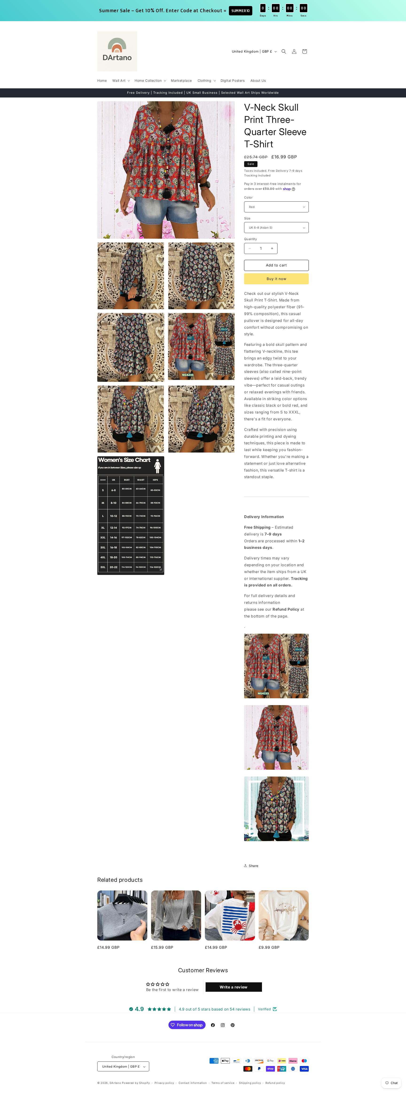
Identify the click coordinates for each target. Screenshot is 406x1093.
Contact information (193, 1083)
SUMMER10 (240, 10)
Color (248, 197)
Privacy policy (164, 1083)
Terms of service (222, 1083)
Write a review (233, 987)
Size (247, 218)
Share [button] (253, 866)
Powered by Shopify (136, 1083)
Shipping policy (250, 1083)
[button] (120, 81)
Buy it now (276, 279)
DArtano (115, 1083)
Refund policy (275, 1083)
